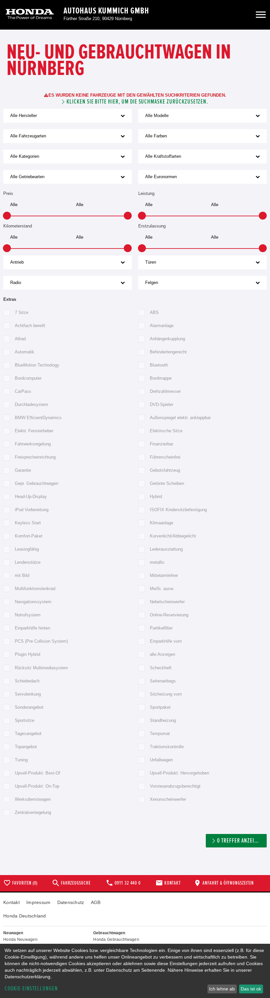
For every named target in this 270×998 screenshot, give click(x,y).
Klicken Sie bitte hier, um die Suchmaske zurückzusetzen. (137, 102)
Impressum (38, 902)
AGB (96, 902)
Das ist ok (251, 988)
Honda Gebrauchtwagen (116, 939)
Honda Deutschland (24, 915)
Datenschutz (70, 902)
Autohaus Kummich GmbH (106, 11)
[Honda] (29, 14)
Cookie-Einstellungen (31, 989)
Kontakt (11, 902)
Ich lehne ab (222, 988)
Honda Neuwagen (20, 939)
